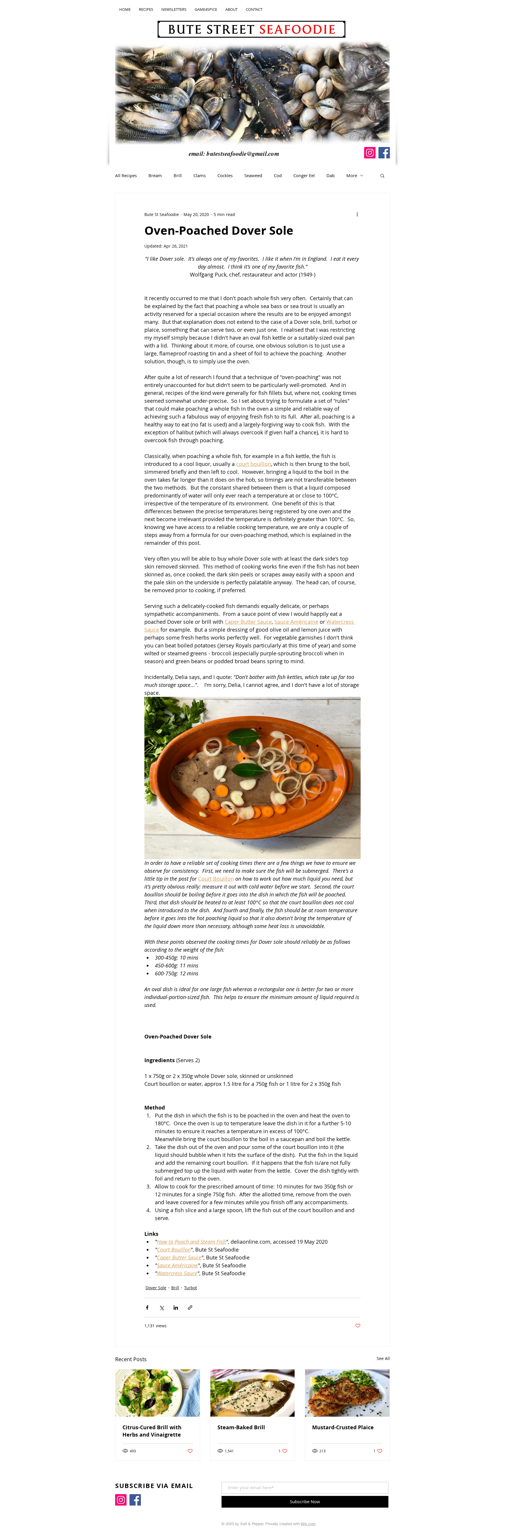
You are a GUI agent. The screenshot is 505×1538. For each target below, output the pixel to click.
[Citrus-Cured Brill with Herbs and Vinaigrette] (157, 1393)
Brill (178, 175)
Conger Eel (304, 175)
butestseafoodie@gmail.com (243, 153)
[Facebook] (384, 152)
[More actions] (357, 214)
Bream (155, 175)
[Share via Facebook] (147, 1307)
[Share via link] (190, 1307)
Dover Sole (156, 1287)
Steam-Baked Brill (241, 1427)
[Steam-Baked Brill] (252, 1393)
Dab (330, 175)
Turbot (190, 1287)
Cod (278, 175)
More (351, 175)
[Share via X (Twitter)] (161, 1307)
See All (383, 1358)
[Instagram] (370, 152)
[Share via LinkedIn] (176, 1307)
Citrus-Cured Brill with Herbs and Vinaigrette (151, 1431)
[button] (382, 175)
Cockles (225, 175)
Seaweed (253, 175)
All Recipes (126, 175)
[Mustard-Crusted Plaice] (347, 1393)
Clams (199, 175)
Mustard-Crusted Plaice (343, 1427)
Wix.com (308, 1524)
